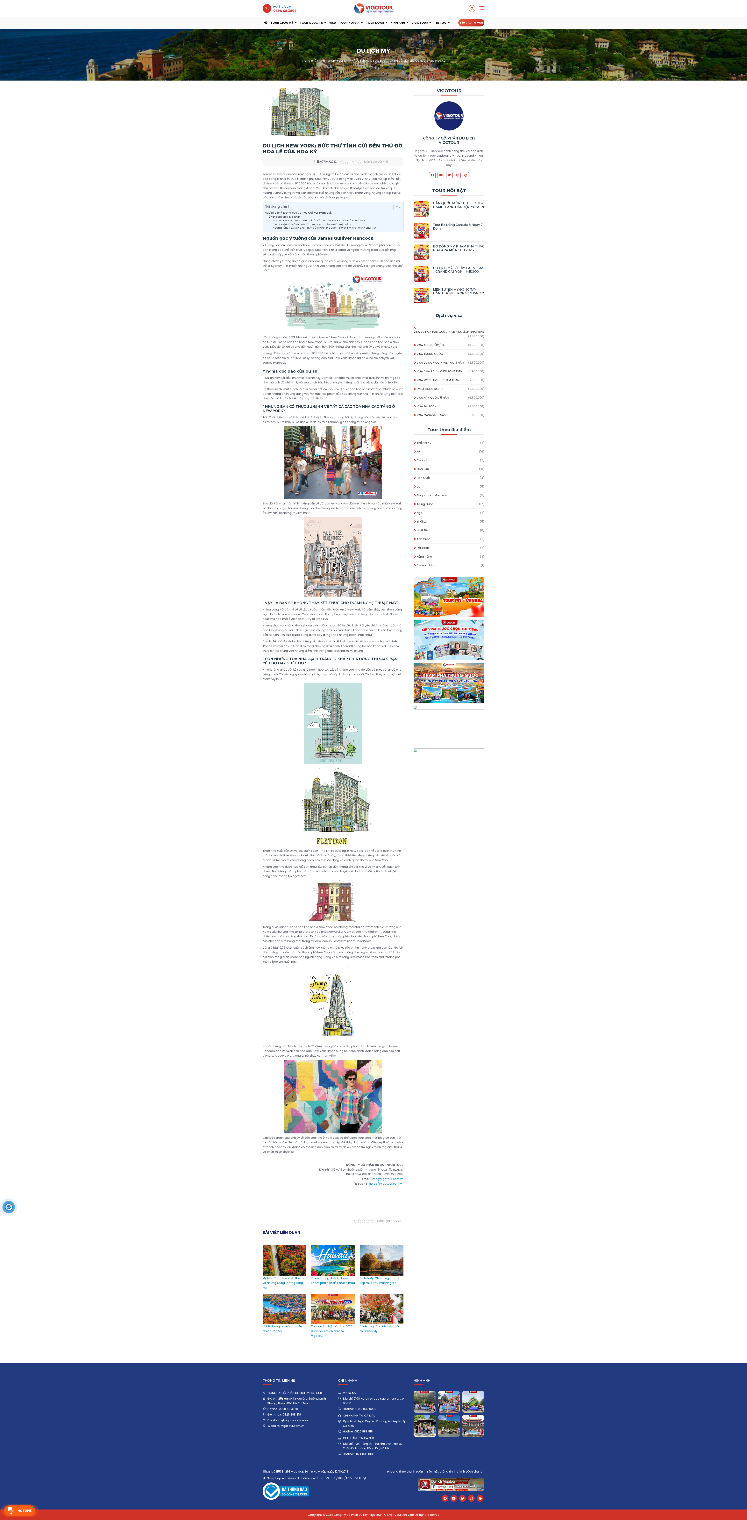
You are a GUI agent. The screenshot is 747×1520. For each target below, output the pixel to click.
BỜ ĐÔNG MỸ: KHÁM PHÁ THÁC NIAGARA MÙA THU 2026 (458, 248)
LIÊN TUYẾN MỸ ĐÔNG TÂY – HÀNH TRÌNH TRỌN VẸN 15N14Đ (458, 291)
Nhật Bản (423, 530)
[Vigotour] (373, 8)
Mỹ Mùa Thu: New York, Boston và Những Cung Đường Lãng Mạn (284, 1282)
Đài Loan (423, 548)
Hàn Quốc (423, 478)
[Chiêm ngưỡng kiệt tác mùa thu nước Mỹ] (381, 1296)
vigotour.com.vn (292, 1426)
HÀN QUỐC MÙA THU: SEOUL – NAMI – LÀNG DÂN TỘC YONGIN (458, 205)
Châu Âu (423, 469)
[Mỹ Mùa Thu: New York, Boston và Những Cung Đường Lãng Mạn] (284, 1247)
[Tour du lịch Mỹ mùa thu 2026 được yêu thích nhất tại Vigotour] (333, 1296)
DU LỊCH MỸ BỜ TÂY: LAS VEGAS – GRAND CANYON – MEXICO (458, 270)
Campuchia (425, 565)
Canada (423, 460)
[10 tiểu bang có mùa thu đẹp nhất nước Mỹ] (284, 1296)
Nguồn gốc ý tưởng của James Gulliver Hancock (298, 213)
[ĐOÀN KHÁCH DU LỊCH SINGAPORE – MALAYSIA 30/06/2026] (449, 1402)
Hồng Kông (424, 556)
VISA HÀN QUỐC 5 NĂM (433, 398)
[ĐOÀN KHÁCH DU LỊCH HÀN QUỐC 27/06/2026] (425, 1426)
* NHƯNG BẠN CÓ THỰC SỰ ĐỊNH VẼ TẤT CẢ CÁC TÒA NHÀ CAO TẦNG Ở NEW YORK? (319, 220)
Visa (332, 23)
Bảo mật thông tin (440, 1471)
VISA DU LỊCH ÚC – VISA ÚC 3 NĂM (440, 362)
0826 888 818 (292, 1414)
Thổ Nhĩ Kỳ (424, 443)
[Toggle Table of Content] (395, 207)
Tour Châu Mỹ (282, 23)
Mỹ (419, 451)
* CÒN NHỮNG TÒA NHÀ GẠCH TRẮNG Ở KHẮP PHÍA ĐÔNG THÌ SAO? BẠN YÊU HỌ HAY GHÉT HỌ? (325, 227)
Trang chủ (309, 61)
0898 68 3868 (288, 1409)
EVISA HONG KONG (430, 389)
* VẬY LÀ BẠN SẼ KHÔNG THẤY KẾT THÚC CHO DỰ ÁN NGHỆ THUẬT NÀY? (312, 224)
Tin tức (440, 23)
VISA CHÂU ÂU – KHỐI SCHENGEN (439, 371)
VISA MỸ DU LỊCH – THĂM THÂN (438, 380)
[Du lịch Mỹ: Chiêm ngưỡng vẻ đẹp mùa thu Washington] (381, 1247)
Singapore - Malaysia (432, 495)
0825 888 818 (363, 1431)
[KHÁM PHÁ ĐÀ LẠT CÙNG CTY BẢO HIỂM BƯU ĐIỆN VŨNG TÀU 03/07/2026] (473, 1402)
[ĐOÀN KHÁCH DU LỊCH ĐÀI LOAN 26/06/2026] (473, 1426)
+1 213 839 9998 (365, 1409)
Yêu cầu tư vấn (471, 23)
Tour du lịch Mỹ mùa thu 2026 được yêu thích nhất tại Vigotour (331, 1331)
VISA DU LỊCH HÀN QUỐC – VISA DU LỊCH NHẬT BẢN (449, 332)
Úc (418, 486)
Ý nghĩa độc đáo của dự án (284, 216)
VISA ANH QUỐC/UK (430, 345)
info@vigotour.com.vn (387, 1179)
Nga (420, 513)
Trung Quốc (425, 504)
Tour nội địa (349, 23)
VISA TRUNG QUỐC (430, 354)
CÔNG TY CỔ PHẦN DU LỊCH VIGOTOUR (449, 140)
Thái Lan (422, 521)
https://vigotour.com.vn (386, 1183)
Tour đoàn (375, 23)
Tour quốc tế (311, 23)
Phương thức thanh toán (405, 1471)
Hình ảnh (397, 23)
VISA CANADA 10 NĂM (431, 415)
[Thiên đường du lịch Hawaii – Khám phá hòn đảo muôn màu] (333, 1247)
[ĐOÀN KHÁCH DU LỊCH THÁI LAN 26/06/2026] (449, 1426)
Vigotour (419, 23)
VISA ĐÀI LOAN (427, 406)
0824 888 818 (363, 1454)
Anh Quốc (423, 539)
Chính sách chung (469, 1471)
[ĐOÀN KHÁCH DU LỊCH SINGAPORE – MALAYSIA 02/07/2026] (425, 1402)
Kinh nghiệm (327, 61)
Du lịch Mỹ (346, 61)
